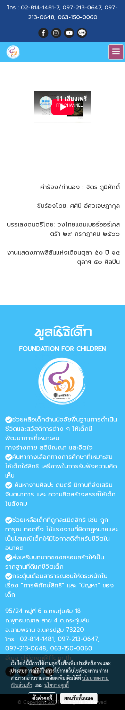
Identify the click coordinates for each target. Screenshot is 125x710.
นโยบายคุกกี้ (56, 685)
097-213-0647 (81, 7)
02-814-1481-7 (40, 7)
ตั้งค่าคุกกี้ (42, 698)
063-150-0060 (77, 17)
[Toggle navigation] (116, 52)
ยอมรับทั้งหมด (78, 698)
